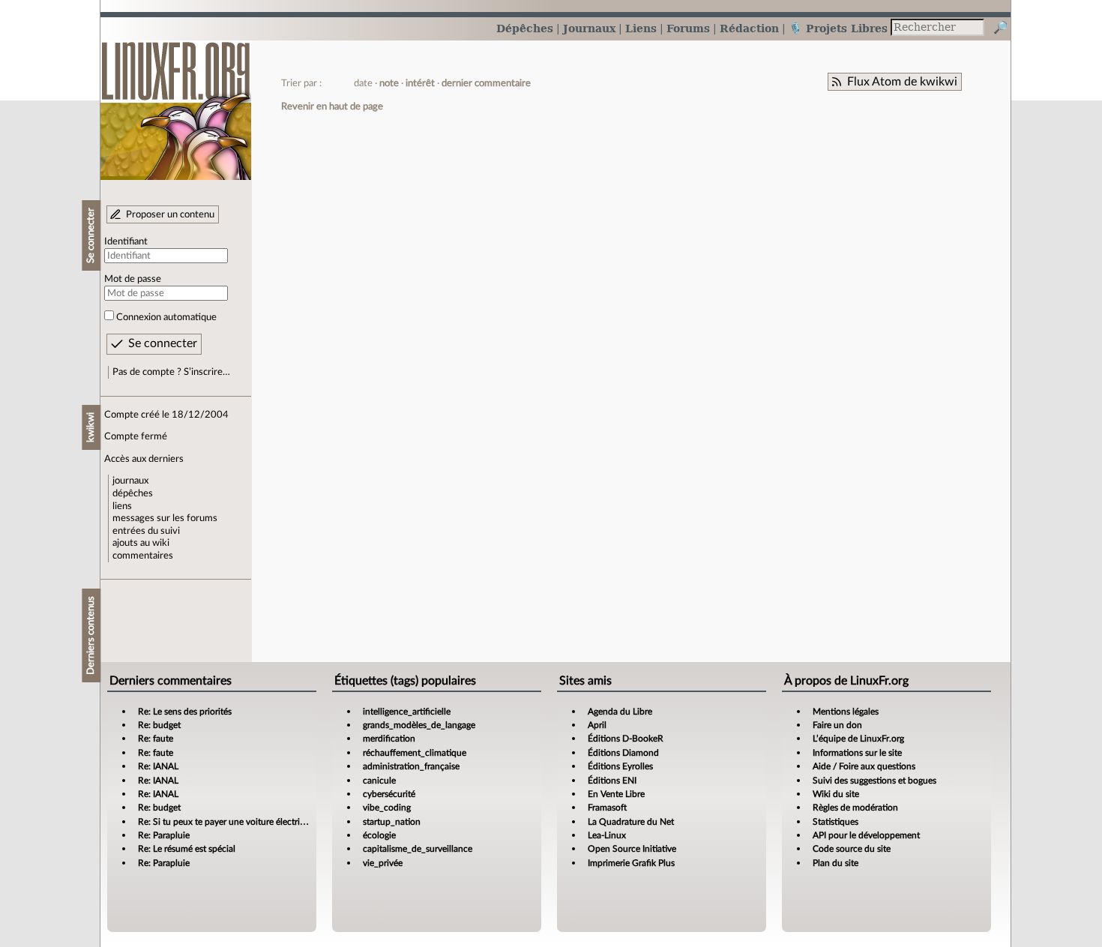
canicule (379, 780)
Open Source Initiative (632, 848)
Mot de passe (132, 278)
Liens (641, 28)
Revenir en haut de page (332, 106)
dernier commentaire (486, 83)
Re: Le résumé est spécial (186, 848)
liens (122, 506)
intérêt (420, 83)
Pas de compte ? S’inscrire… (171, 371)
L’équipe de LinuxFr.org (858, 738)
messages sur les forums (164, 518)
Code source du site (852, 848)
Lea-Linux (607, 835)
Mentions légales (846, 711)
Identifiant (126, 241)
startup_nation (392, 821)
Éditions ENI (612, 780)
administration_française (411, 766)
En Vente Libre (616, 794)
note (389, 83)
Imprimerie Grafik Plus (631, 863)
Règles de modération (855, 807)
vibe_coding (387, 807)
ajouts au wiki (140, 542)
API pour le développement (866, 835)
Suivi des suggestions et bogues (874, 780)
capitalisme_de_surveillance (417, 848)
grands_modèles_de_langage (419, 725)
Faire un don (837, 725)
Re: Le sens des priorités (185, 711)
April (597, 725)
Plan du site (835, 863)
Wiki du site (836, 794)
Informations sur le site (857, 752)
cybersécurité (389, 794)
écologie (379, 835)
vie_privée (383, 863)
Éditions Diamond (623, 752)
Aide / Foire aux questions (864, 766)
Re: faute (155, 738)
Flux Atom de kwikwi (902, 82)
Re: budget (159, 725)
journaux (130, 480)
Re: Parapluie (164, 835)
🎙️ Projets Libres (838, 28)
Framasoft (607, 807)
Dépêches (524, 28)
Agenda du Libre (620, 711)
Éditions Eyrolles (620, 766)
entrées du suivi (146, 530)
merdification (389, 738)
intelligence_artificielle (407, 711)
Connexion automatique (166, 317)
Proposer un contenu (170, 214)
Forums (688, 28)
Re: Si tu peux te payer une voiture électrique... (230, 821)
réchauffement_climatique (414, 752)
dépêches (132, 493)
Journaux (589, 28)
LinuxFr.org (175, 103)
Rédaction (749, 28)
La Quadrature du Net (631, 821)
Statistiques (835, 821)
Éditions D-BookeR (625, 738)
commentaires (142, 555)
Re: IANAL (158, 766)
